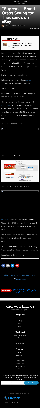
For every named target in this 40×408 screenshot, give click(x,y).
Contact (20, 358)
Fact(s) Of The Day (20, 335)
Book (20, 338)
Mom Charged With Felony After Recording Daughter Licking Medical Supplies (25, 291)
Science (20, 323)
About (20, 352)
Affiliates (20, 369)
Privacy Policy (20, 361)
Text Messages (20, 343)
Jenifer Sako (8, 25)
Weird (20, 318)
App (20, 341)
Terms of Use (20, 363)
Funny (20, 321)
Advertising (20, 355)
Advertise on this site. (11, 402)
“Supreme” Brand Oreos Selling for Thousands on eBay (22, 45)
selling (28, 80)
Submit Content (20, 366)
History (20, 326)
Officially (4, 220)
